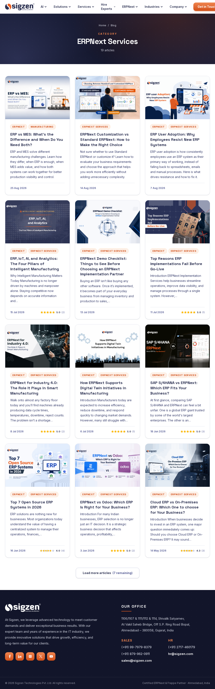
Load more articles (107, 573)
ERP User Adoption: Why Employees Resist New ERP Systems (174, 139)
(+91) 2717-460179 (181, 647)
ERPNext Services (95, 126)
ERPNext (128, 6)
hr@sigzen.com (180, 654)
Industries (152, 6)
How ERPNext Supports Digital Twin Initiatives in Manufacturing (103, 388)
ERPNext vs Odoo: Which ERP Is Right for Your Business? (106, 505)
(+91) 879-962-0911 (135, 654)
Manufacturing (42, 126)
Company (177, 6)
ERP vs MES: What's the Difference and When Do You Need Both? (36, 139)
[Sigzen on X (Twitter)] (41, 656)
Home (102, 25)
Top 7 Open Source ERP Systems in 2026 (31, 505)
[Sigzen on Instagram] (30, 656)
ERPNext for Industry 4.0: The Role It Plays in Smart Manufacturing (34, 388)
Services (84, 6)
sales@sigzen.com (136, 661)
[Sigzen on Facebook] (9, 656)
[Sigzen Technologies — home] (19, 6)
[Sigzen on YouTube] (51, 656)
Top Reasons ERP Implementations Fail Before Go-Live (176, 263)
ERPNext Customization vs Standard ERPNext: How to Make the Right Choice (105, 139)
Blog (113, 25)
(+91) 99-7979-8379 (136, 647)
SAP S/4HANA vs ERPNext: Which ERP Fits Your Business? (173, 388)
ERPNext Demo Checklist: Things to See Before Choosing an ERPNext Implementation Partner (103, 266)
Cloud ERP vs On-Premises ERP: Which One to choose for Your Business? (174, 507)
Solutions (61, 6)
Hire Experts (106, 7)
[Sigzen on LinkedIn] (20, 656)
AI (42, 6)
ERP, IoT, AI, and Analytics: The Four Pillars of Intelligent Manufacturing (34, 263)
